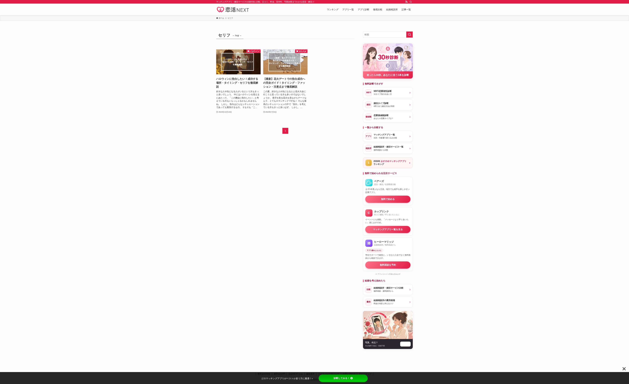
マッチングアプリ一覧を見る (388, 229)
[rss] (406, 2)
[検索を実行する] (409, 34)
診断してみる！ (342, 378)
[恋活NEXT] (232, 9)
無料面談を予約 (388, 265)
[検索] (411, 2)
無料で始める (388, 199)
